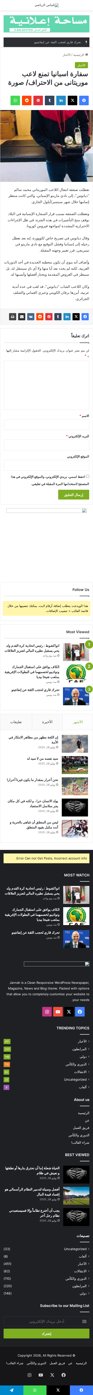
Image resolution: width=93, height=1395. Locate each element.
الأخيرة (47, 722)
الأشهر (78, 722)
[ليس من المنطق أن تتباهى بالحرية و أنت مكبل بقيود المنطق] (75, 829)
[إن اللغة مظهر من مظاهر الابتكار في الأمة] (75, 744)
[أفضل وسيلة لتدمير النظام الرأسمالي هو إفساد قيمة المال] (76, 1196)
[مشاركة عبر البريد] (21, 316)
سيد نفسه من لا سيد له (42, 758)
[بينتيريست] (48, 316)
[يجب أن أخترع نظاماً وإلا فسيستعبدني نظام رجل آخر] (76, 1217)
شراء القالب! (80, 1142)
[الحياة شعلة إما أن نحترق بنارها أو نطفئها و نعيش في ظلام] (76, 1175)
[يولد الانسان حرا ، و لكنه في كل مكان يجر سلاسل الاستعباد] (75, 807)
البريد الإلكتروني (77, 436)
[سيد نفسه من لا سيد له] (75, 765)
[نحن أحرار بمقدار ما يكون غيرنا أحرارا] (75, 786)
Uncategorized (75, 1079)
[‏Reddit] (39, 316)
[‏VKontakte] (30, 316)
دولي (83, 1056)
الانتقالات (80, 1072)
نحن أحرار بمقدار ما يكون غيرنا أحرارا (32, 780)
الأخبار (67, 55)
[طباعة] (12, 316)
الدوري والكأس (76, 1064)
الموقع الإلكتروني (78, 456)
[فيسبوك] (85, 316)
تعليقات (16, 722)
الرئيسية (79, 55)
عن (87, 1120)
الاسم (84, 416)
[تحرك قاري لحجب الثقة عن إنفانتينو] (76, 696)
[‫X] (76, 316)
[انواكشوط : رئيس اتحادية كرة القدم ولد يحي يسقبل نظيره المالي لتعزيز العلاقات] (76, 652)
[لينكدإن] (67, 316)
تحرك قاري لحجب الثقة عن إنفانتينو (35, 690)
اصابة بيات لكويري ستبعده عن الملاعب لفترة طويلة (47, 43)
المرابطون (79, 1049)
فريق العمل (81, 1128)
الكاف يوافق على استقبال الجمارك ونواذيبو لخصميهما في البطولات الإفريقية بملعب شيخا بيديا (32, 672)
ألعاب (83, 1087)
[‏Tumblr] (58, 316)
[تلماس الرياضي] (47, 5)
